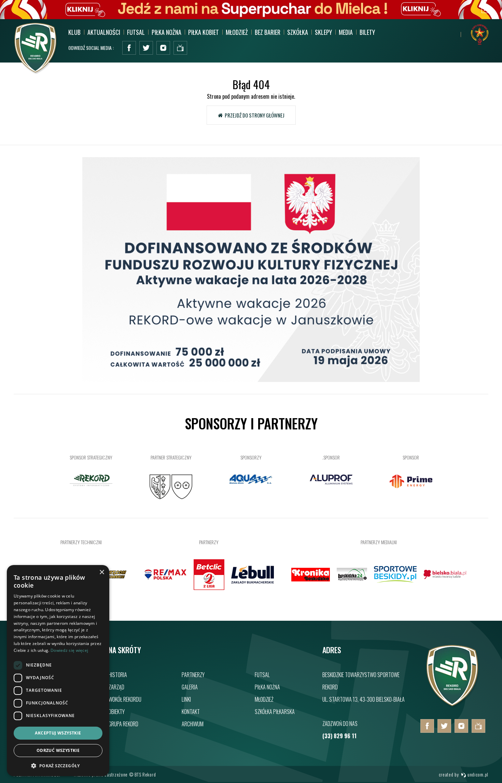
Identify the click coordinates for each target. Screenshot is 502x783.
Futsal (262, 675)
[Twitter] (146, 48)
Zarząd (116, 687)
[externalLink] (180, 48)
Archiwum (193, 724)
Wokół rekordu (125, 699)
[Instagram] (163, 48)
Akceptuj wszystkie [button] (58, 733)
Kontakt (191, 712)
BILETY (367, 32)
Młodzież (264, 699)
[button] (58, 765)
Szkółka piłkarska (275, 712)
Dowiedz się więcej (69, 650)
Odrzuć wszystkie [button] (58, 750)
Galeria (190, 687)
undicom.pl (477, 774)
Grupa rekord (123, 724)
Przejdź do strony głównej (253, 115)
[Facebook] (129, 48)
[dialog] (58, 670)
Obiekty (117, 712)
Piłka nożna (267, 687)
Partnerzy (193, 675)
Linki (186, 699)
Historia (118, 675)
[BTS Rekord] (453, 706)
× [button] (101, 572)
